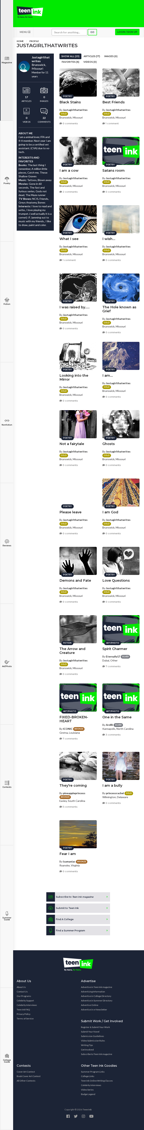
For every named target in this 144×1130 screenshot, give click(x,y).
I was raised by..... (74, 307)
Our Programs (24, 996)
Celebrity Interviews (27, 1005)
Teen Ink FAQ (23, 1009)
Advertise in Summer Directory (96, 1000)
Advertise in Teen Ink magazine (96, 987)
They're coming (73, 785)
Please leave (70, 512)
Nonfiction (7, 425)
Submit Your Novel (90, 1031)
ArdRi (109, 724)
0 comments (70, 123)
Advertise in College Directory (96, 996)
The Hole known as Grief (119, 309)
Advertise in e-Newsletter (94, 1009)
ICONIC (68, 728)
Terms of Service (25, 1018)
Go (92, 32)
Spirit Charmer (114, 649)
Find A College (65, 919)
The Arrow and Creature (72, 651)
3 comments (113, 734)
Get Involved (87, 1049)
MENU (24, 32)
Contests (6, 787)
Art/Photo (7, 666)
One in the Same (117, 717)
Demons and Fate (75, 580)
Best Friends (113, 102)
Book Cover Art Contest (28, 1076)
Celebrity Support (25, 1000)
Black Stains (70, 102)
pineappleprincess (74, 793)
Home (20, 41)
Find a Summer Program (70, 930)
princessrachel (115, 793)
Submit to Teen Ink (67, 908)
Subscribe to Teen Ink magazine (96, 1054)
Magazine (7, 62)
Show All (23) (70, 56)
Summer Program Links (93, 1071)
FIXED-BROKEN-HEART (73, 719)
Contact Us (22, 991)
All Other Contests (26, 1080)
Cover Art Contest (26, 1071)
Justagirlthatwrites (75, 109)
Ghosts (108, 444)
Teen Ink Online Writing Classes (97, 1080)
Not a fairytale (71, 444)
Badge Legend (88, 1094)
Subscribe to (74, 896)
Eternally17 (113, 656)
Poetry (7, 183)
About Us (21, 987)
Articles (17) (92, 56)
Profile (34, 41)
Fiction (7, 304)
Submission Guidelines (92, 1036)
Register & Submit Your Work (95, 1027)
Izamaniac (69, 861)
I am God (110, 512)
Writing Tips (87, 1045)
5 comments (69, 806)
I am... (107, 375)
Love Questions (116, 580)
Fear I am (67, 854)
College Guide (7, 1061)
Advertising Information (93, 991)
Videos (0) (90, 61)
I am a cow (69, 170)
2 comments (70, 191)
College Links (87, 1076)
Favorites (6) (70, 61)
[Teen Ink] (30, 12)
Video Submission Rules (93, 1040)
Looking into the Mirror (73, 377)
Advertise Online (89, 1005)
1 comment (112, 123)
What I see (69, 239)
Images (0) (111, 56)
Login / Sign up (127, 32)
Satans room (113, 170)
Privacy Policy (23, 1014)
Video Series (87, 1089)
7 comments (113, 666)
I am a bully (112, 785)
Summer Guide (6, 919)
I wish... (108, 239)
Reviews (7, 545)
